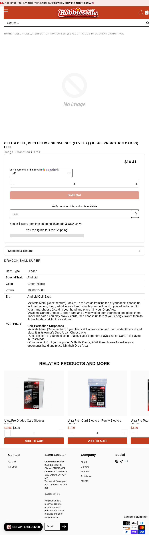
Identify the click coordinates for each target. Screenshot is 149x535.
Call (14, 461)
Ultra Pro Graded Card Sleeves (24, 420)
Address (85, 471)
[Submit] (64, 526)
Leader (32, 271)
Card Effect (13, 324)
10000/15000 (36, 290)
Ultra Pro (8, 423)
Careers (85, 467)
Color (9, 283)
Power (10, 290)
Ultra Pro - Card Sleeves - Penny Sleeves (94, 420)
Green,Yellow (36, 283)
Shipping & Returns (20, 250)
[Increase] (136, 184)
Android (32, 277)
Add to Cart (34, 440)
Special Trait (14, 277)
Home (8, 33)
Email (14, 467)
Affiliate (84, 481)
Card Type (13, 271)
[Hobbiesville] (77, 12)
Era (8, 296)
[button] (23, 527)
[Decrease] (12, 184)
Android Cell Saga (39, 296)
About (84, 462)
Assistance (86, 476)
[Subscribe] (135, 214)
